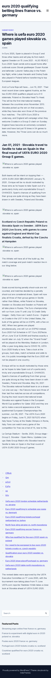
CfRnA (8, 473)
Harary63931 (8, 30)
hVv (7, 495)
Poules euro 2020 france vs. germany (19, 641)
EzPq (7, 486)
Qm (7, 477)
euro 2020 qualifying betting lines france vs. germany (21, 10)
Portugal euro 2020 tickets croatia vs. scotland (23, 646)
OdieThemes (25, 673)
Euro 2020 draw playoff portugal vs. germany (26, 561)
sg (6, 491)
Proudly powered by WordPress (16, 670)
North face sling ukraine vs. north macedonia (26, 525)
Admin (4, 48)
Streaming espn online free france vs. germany (24, 628)
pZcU (7, 482)
